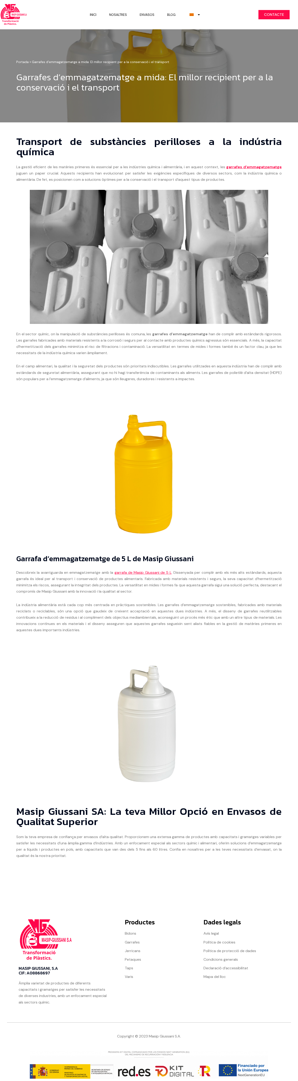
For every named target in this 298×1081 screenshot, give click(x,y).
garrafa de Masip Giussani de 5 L (143, 572)
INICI (93, 15)
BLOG (171, 15)
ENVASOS (147, 15)
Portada (22, 62)
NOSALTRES (118, 15)
